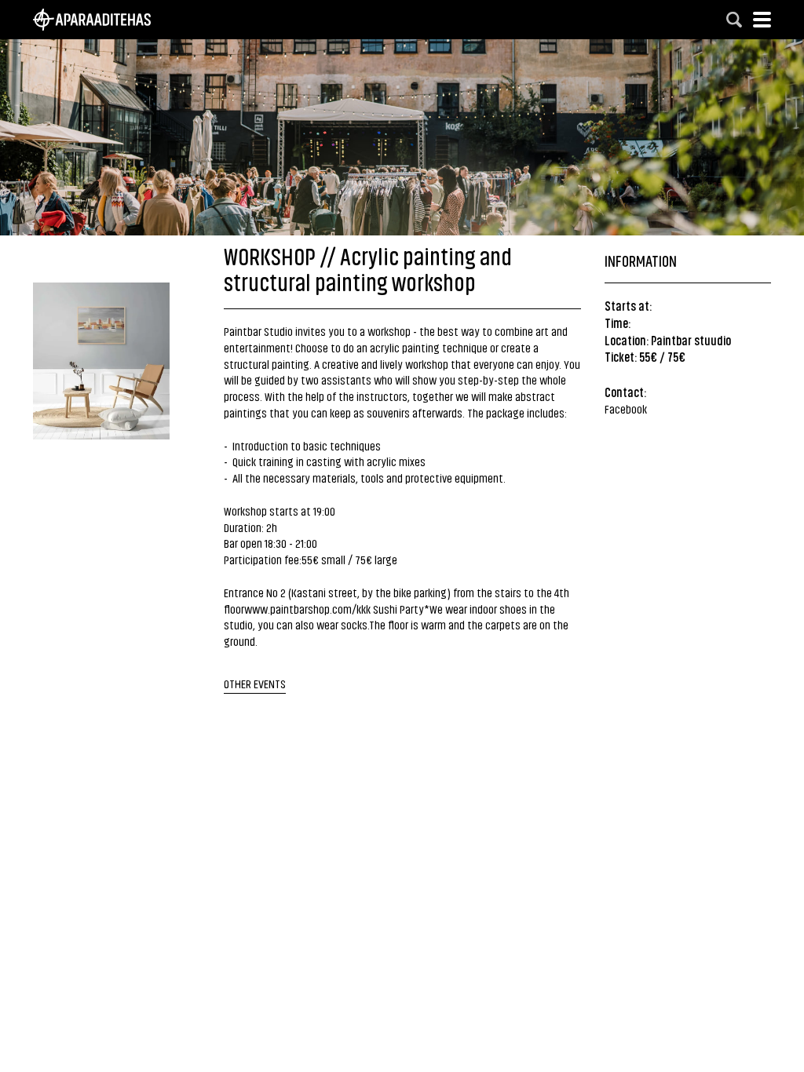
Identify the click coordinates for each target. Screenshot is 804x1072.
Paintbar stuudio (691, 340)
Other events (255, 683)
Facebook (626, 408)
